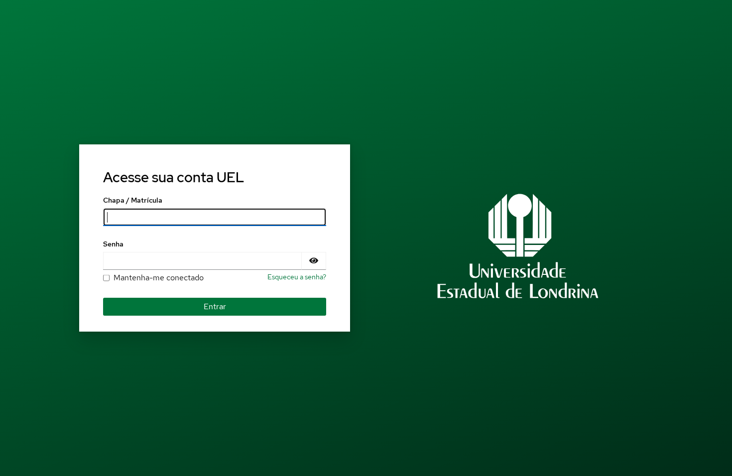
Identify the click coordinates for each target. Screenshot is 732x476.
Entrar (215, 306)
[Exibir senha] (313, 261)
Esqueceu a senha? (296, 276)
